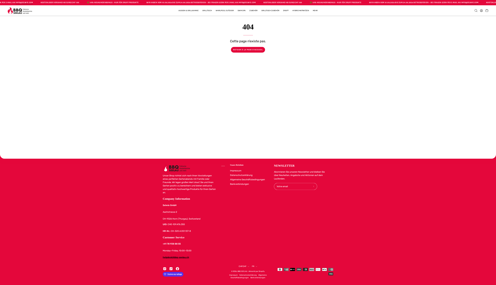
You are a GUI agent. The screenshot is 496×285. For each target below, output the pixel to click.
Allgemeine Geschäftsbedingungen (247, 179)
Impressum (235, 170)
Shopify (261, 271)
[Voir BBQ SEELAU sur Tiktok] (170, 269)
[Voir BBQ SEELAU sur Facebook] (177, 269)
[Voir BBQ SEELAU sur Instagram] (164, 269)
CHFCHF (242, 266)
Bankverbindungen (239, 184)
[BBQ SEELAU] (20, 10)
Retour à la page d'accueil (248, 50)
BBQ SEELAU (243, 271)
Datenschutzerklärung (241, 175)
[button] (315, 10)
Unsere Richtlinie (236, 165)
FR (253, 266)
